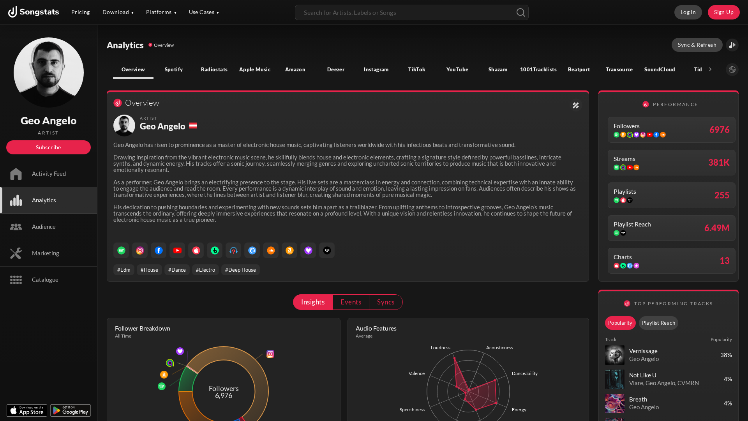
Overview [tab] (133, 69)
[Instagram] (140, 250)
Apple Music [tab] (254, 69)
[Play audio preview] (615, 355)
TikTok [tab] (416, 69)
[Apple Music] (196, 250)
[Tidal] (327, 250)
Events (350, 302)
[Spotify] (121, 250)
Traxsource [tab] (619, 69)
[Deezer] (308, 250)
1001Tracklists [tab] (538, 69)
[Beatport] (214, 250)
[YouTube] (177, 250)
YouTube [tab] (457, 69)
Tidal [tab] (700, 69)
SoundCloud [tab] (660, 69)
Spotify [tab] (174, 69)
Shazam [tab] (498, 69)
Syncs (385, 302)
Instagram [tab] (376, 69)
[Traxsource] (252, 250)
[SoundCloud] (271, 250)
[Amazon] (289, 250)
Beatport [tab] (579, 69)
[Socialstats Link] (576, 105)
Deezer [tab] (335, 69)
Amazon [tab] (295, 69)
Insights (313, 302)
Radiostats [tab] (214, 69)
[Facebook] (158, 250)
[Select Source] (732, 69)
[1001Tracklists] (233, 250)
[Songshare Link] (732, 45)
